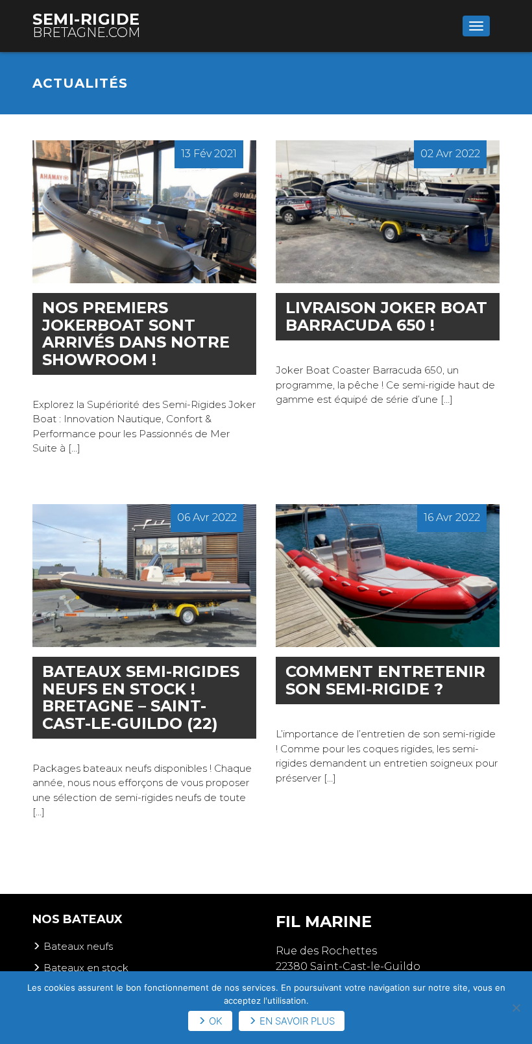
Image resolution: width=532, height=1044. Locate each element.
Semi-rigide (86, 25)
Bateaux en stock (85, 967)
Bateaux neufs (78, 946)
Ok (216, 1021)
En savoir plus (297, 1021)
